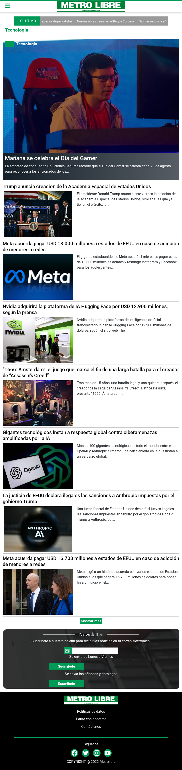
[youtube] (108, 753)
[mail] (96, 753)
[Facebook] (74, 753)
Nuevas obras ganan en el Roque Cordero (91, 21)
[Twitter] (85, 753)
